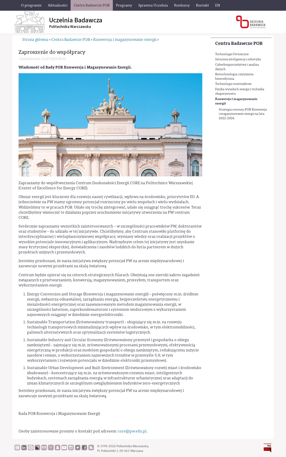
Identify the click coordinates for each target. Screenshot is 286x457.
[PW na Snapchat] (57, 449)
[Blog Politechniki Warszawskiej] (51, 449)
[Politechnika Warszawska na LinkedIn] (24, 449)
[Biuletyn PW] (44, 449)
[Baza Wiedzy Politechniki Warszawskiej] (17, 449)
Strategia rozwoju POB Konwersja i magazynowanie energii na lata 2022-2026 (243, 114)
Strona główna (35, 39)
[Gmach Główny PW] (110, 124)
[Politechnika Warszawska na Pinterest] (31, 449)
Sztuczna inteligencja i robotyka (238, 59)
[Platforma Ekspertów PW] (37, 449)
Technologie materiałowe (233, 84)
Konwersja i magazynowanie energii (236, 101)
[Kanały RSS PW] (91, 449)
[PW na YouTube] (64, 449)
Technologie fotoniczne (232, 54)
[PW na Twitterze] (77, 449)
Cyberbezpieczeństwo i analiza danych (237, 67)
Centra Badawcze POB (239, 43)
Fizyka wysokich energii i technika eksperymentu (239, 91)
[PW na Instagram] (71, 449)
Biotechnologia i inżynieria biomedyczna (234, 76)
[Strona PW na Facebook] (84, 449)
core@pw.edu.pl (132, 431)
